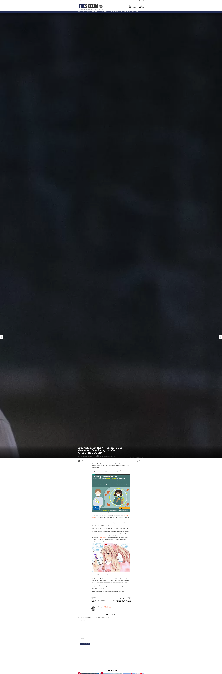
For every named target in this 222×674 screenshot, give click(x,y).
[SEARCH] (143, 12)
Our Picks (141, 7)
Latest (129, 7)
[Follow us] (141, 12)
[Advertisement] (111, 659)
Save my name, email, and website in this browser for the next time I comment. (96, 641)
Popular (135, 7)
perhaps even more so (113, 586)
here (101, 519)
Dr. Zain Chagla (101, 537)
